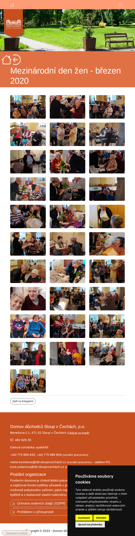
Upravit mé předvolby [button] (90, 524)
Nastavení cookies (17, 533)
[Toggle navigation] (120, 4)
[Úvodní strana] (12, 4)
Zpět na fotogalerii (22, 401)
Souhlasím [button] (84, 517)
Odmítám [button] (101, 517)
